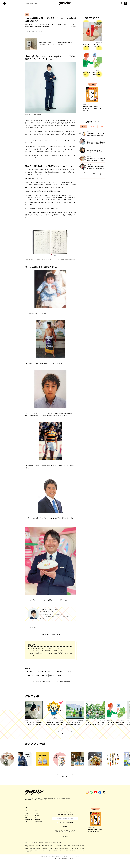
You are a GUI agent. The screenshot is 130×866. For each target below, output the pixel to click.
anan (39, 856)
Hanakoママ (78, 856)
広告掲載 (66, 858)
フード (26, 815)
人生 (36, 817)
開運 (26, 817)
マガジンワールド (60, 858)
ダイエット (68, 671)
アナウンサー (58, 671)
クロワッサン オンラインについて (31, 842)
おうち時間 (29, 671)
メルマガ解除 (65, 836)
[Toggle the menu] (4, 3)
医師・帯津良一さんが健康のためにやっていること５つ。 (45, 648)
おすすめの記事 (28, 819)
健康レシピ (27, 821)
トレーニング (29, 675)
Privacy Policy (72, 858)
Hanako (61, 856)
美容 (36, 811)
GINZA (57, 856)
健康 (27, 14)
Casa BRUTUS (52, 856)
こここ (90, 856)
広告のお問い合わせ (48, 842)
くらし (36, 813)
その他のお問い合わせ (57, 842)
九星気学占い (38, 819)
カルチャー (37, 815)
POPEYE (47, 856)
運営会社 (41, 842)
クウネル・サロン (85, 856)
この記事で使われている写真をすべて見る (50, 634)
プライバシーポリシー (69, 830)
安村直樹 (44, 675)
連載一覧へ (65, 776)
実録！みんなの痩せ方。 (55, 675)
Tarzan (70, 856)
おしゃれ (27, 813)
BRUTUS (42, 856)
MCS (56, 858)
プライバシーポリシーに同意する (65, 822)
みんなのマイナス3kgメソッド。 (43, 671)
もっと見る (92, 173)
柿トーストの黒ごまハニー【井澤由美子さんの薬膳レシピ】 (46, 650)
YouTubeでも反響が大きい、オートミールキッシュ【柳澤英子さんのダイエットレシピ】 (51, 654)
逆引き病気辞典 (38, 821)
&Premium (66, 856)
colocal (73, 856)
